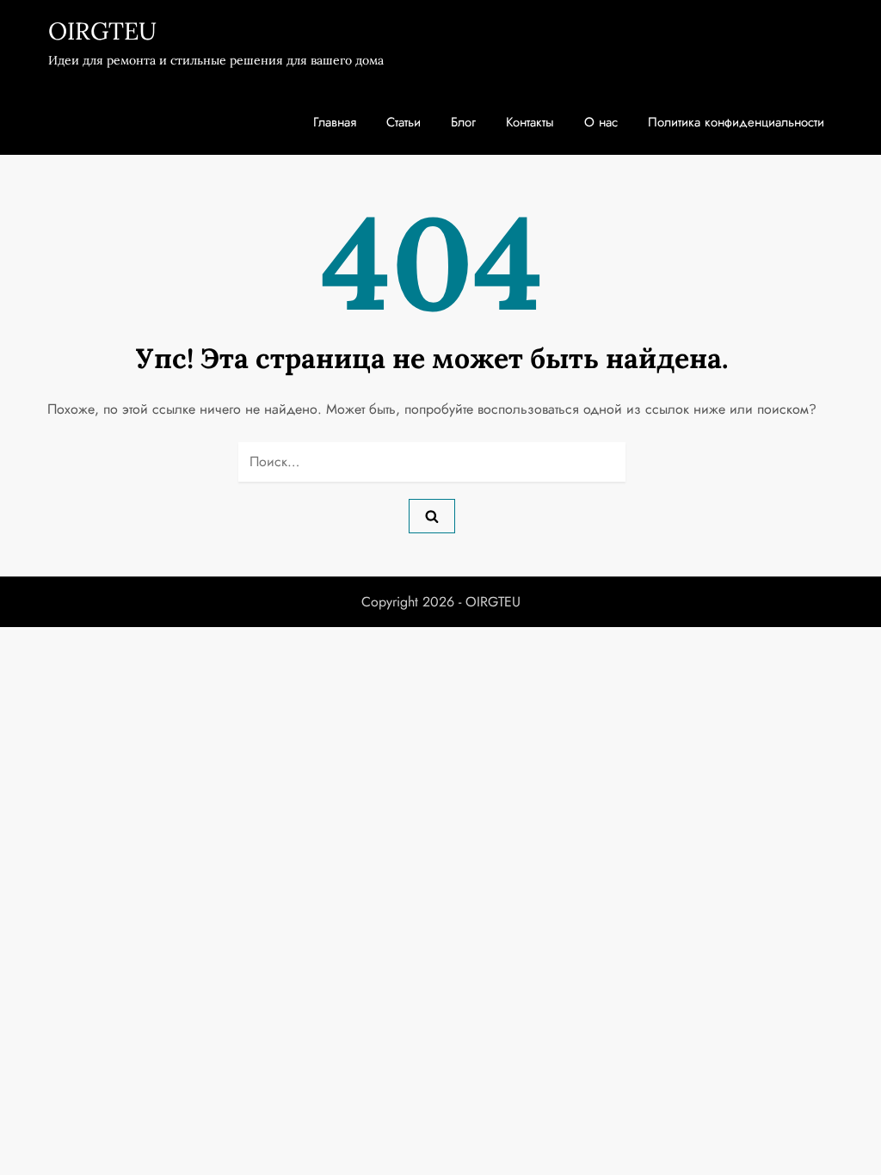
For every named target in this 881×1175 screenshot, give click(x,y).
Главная (334, 122)
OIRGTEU (102, 30)
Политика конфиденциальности (736, 122)
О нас (601, 122)
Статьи (403, 122)
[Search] (432, 516)
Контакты (530, 122)
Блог (463, 122)
